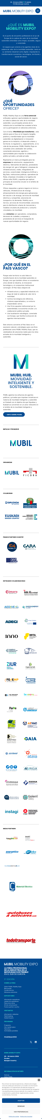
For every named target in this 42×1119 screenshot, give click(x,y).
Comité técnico (9, 990)
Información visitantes (11, 1014)
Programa (7, 1025)
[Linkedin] (36, 1042)
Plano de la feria (9, 1003)
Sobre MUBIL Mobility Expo (12, 986)
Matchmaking (8, 1016)
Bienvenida (7, 988)
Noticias (6, 1075)
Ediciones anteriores (10, 992)
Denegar (21, 1106)
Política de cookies (14, 1116)
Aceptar (21, 1100)
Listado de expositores (11, 1001)
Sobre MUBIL (8, 1077)
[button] (39, 1080)
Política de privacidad (26, 1116)
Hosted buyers (8, 1018)
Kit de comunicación (10, 1005)
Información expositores (12, 999)
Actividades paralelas (11, 1031)
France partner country (11, 1007)
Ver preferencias (21, 1112)
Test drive (7, 1029)
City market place (9, 1027)
